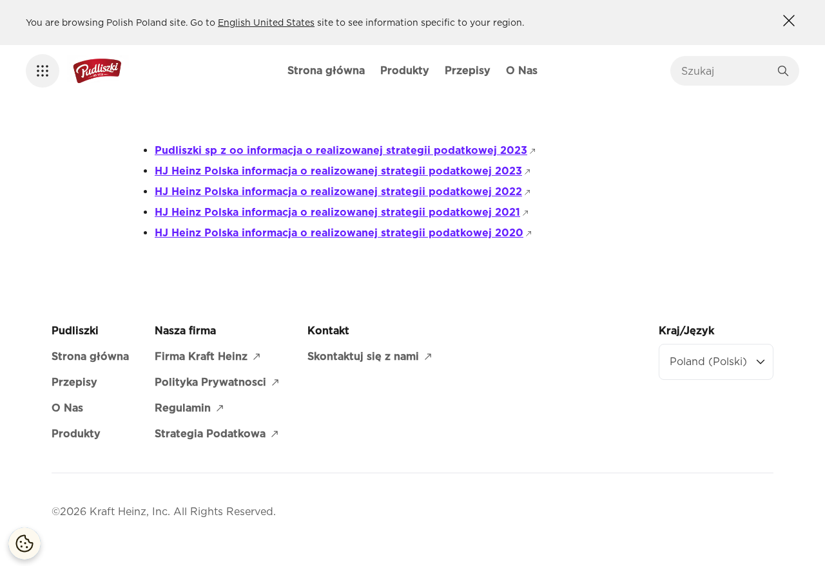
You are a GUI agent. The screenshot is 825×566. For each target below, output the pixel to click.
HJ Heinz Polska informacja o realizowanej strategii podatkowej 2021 (342, 212)
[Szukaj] (783, 71)
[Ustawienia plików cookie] (24, 543)
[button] (42, 71)
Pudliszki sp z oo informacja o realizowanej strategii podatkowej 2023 (346, 150)
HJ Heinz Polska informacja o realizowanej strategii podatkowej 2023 (343, 171)
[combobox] (725, 71)
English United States (266, 22)
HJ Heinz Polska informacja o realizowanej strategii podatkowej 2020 (344, 233)
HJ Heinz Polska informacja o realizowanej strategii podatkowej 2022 (343, 191)
